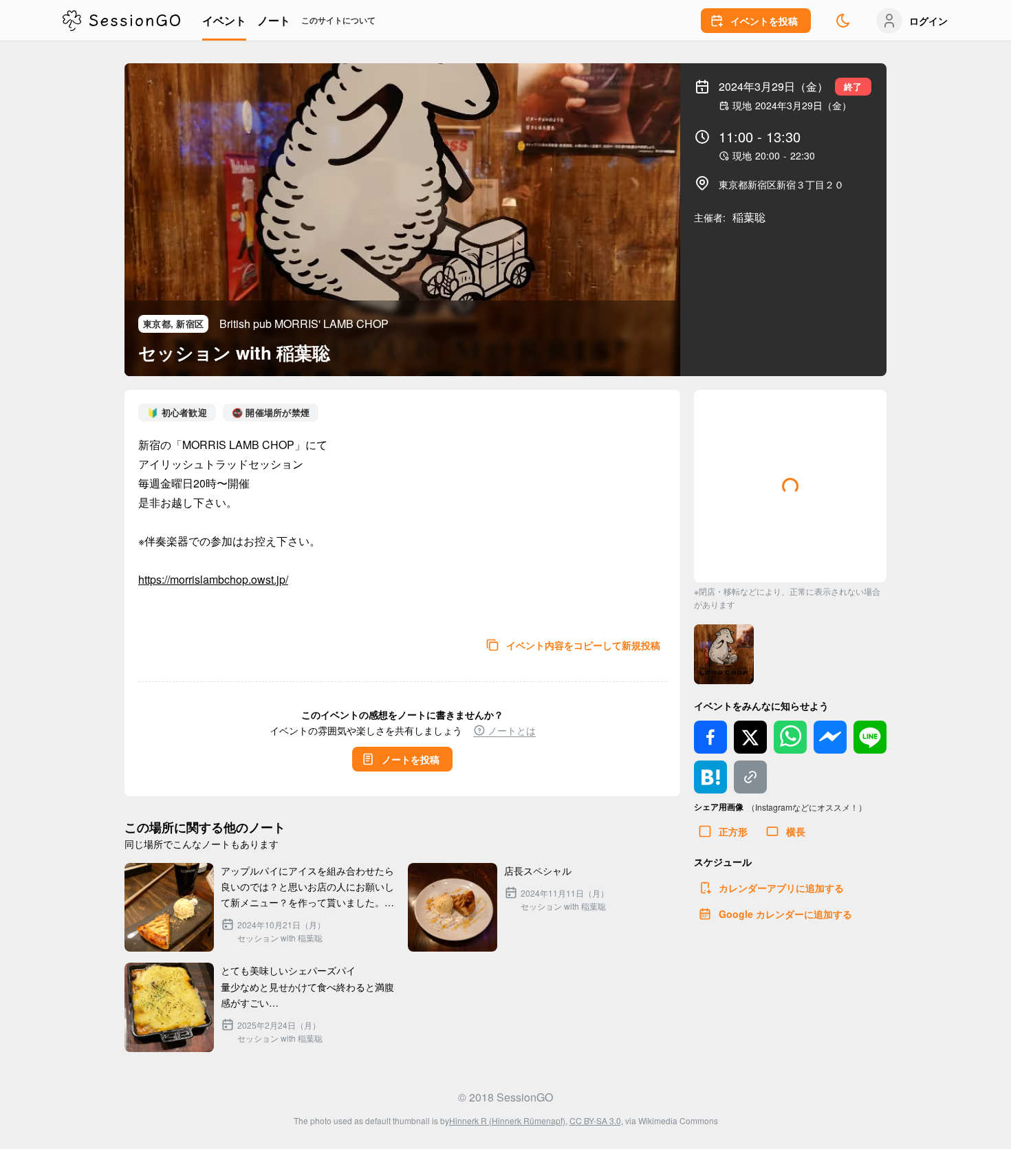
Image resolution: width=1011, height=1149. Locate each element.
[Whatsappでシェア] (790, 737)
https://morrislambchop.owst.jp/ (213, 579)
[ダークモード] (843, 20)
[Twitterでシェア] (750, 737)
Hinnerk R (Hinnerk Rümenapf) (507, 1120)
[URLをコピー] (750, 777)
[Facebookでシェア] (710, 737)
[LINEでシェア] (870, 737)
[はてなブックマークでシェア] (710, 777)
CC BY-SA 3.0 (595, 1120)
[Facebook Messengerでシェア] (830, 737)
